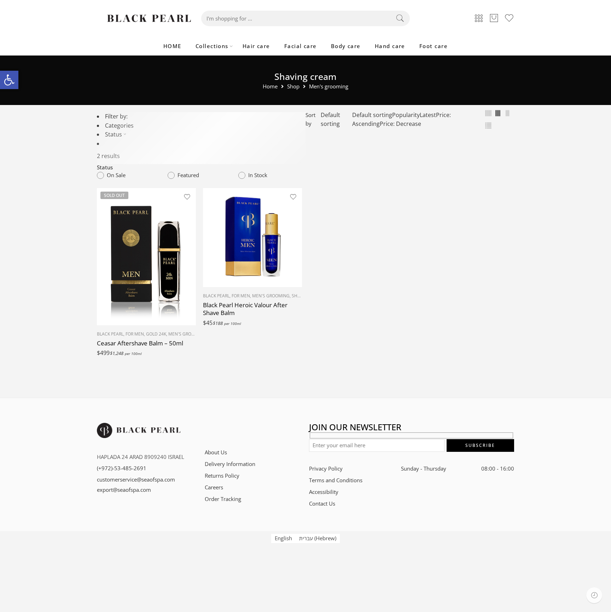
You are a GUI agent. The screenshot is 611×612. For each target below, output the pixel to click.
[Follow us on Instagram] (232, 429)
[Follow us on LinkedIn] (244, 429)
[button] (9, 80)
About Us (216, 452)
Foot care (433, 46)
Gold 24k (156, 334)
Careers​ (214, 487)
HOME (172, 46)
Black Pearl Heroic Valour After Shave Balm (245, 309)
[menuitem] (283, 538)
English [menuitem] (283, 538)
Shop (293, 86)
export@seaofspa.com (124, 489)
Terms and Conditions (335, 480)
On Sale (116, 175)
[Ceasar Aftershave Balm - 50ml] (146, 256)
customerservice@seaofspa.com (136, 479)
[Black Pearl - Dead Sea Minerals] (149, 18)
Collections (212, 46)
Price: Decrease (400, 124)
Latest (428, 115)
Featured (188, 175)
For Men (135, 334)
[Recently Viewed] (594, 595)
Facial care (300, 46)
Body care (346, 46)
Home (270, 86)
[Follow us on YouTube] (257, 429)
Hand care (390, 46)
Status (113, 134)
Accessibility (323, 492)
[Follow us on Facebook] (219, 429)
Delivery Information (230, 464)
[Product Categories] (479, 18)
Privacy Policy (326, 468)
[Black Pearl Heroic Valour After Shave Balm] (252, 237)
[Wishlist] (187, 196)
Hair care (256, 46)
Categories (119, 125)
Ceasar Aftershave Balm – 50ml (140, 343)
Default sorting (330, 119)
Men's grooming (328, 86)
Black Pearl (110, 334)
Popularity (406, 115)
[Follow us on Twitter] (207, 429)
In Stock (257, 175)
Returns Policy (222, 475)
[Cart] (494, 18)
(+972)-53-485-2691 (121, 468)
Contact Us (322, 503)
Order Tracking (223, 499)
